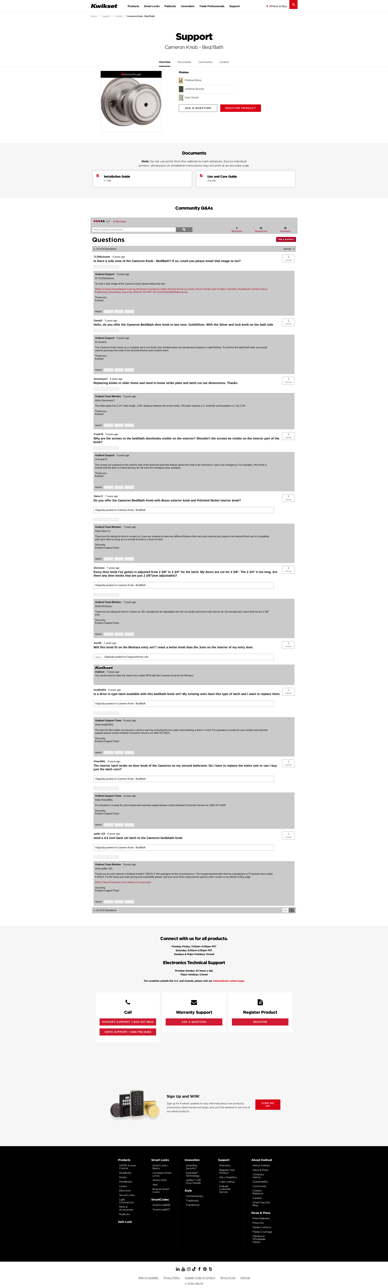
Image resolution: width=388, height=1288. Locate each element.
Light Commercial (126, 1201)
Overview (164, 62)
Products (133, 6)
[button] (288, 258)
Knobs (119, 16)
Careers (257, 1198)
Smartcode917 (160, 1209)
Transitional (192, 1205)
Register (260, 1022)
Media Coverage (262, 1231)
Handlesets (125, 1181)
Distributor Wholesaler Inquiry (259, 1239)
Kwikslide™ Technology (192, 1174)
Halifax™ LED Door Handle (193, 1181)
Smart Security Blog (261, 1204)
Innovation (187, 6)
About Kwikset (261, 1165)
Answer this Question (106, 267)
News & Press (260, 1170)
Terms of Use (227, 1277)
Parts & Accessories (126, 1208)
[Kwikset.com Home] (104, 6)
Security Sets (127, 1195)
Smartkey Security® (191, 1167)
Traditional (192, 1200)
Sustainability (260, 1181)
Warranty (224, 1165)
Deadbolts (125, 1172)
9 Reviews (120, 221)
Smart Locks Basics (159, 1167)
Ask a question (286, 239)
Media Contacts (262, 1227)
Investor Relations (258, 1192)
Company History (258, 1176)
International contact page (228, 980)
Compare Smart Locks (162, 1174)
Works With (159, 1180)
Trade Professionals (211, 6)
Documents (184, 62)
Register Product (240, 108)
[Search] (293, 4)
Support (234, 6)
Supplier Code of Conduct (200, 1277)
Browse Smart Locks (160, 1190)
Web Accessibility (148, 1277)
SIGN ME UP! (267, 1105)
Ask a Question (228, 1177)
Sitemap (245, 1277)
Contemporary (194, 1196)
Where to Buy (278, 6)
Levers (123, 1186)
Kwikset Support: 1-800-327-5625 (127, 1022)
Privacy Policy (172, 1277)
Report (129, 311)
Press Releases (261, 1218)
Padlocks (170, 6)
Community (205, 62)
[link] (99, 221)
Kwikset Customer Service (225, 1189)
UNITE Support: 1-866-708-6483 (127, 1032)
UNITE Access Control (127, 1167)
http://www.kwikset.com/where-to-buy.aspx (123, 882)
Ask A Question (198, 108)
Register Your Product (227, 1171)
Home (93, 16)
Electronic (125, 1190)
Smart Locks (152, 6)
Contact (224, 62)
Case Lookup (227, 1181)
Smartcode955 (161, 1205)
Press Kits (258, 1222)
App (154, 1184)
